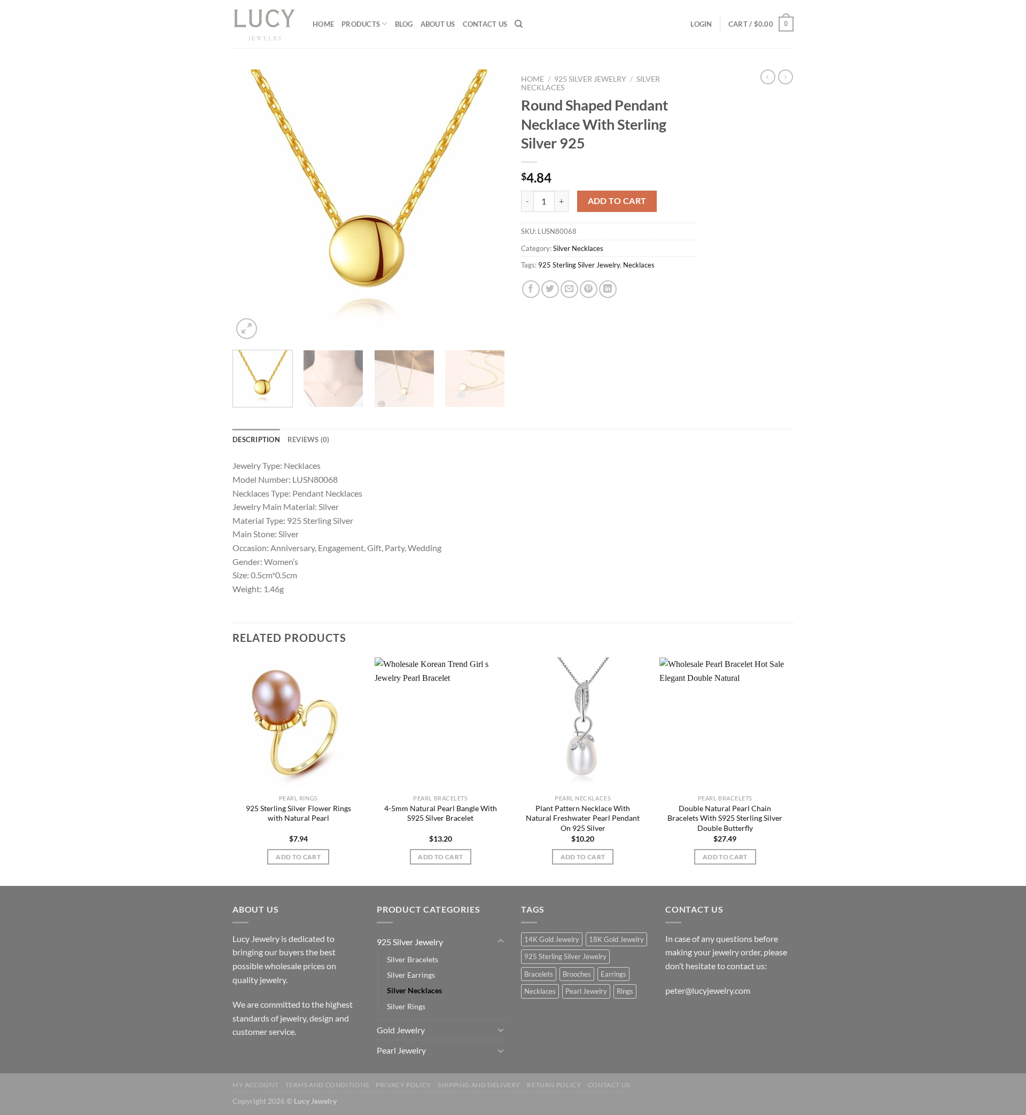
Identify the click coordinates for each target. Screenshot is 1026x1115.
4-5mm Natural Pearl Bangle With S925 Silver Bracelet (440, 813)
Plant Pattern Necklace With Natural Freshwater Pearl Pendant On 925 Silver (583, 818)
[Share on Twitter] (550, 289)
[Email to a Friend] (569, 289)
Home (323, 24)
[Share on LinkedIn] (608, 289)
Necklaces (639, 265)
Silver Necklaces (578, 248)
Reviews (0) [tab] (308, 439)
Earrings (613, 974)
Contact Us (485, 24)
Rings (625, 991)
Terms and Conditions (327, 1085)
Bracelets (538, 974)
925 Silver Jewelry (590, 79)
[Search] (519, 24)
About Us (438, 24)
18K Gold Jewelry (616, 939)
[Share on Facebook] (531, 289)
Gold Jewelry (401, 1030)
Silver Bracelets (412, 959)
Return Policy (554, 1085)
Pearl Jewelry (401, 1050)
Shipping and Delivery (479, 1085)
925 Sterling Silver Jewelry (579, 265)
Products (360, 24)
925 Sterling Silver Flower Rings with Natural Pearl (298, 813)
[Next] (486, 205)
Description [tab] (256, 439)
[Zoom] (246, 328)
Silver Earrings (411, 974)
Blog (404, 24)
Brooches (577, 974)
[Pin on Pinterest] (588, 289)
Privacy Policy (403, 1085)
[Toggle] (500, 941)
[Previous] (251, 205)
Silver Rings (406, 1006)
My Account (255, 1085)
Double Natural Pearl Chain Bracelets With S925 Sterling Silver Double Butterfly (724, 818)
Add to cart (617, 201)
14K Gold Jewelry (551, 939)
